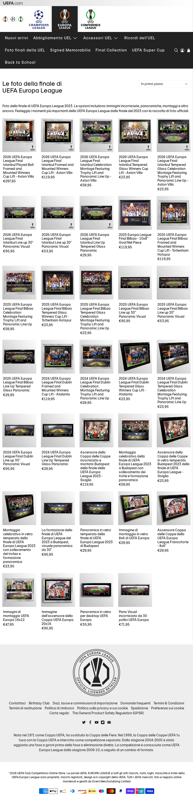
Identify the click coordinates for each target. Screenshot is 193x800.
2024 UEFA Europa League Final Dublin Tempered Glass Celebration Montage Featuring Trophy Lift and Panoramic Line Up (172, 390)
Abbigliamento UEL (52, 37)
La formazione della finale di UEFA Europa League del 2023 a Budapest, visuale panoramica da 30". (57, 540)
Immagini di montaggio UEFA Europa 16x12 (16, 616)
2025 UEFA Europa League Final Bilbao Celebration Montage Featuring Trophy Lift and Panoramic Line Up (18, 314)
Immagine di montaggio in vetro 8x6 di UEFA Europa (134, 534)
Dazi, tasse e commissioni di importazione (85, 703)
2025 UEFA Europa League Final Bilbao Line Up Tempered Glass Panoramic (18, 384)
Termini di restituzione (25, 708)
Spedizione (139, 708)
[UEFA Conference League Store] (91, 19)
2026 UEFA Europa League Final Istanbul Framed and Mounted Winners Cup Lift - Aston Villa (58, 165)
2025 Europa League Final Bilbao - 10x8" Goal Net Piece (135, 239)
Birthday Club (39, 703)
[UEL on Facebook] (90, 723)
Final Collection (111, 50)
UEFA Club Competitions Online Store (41, 773)
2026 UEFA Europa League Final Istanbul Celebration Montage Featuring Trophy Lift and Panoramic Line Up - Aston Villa (96, 169)
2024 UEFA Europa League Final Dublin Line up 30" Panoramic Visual (18, 458)
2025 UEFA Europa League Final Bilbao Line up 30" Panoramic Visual (134, 310)
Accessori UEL (97, 37)
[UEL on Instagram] (103, 723)
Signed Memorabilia (70, 50)
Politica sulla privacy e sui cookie (102, 708)
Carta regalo (59, 713)
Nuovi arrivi (16, 37)
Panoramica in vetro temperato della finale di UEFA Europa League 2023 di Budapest (96, 538)
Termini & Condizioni (168, 703)
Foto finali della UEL (25, 50)
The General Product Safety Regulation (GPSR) (108, 713)
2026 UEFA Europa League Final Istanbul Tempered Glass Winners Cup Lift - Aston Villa (133, 165)
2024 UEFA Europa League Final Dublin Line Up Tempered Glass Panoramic (57, 458)
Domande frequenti (135, 703)
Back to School (20, 62)
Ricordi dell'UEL (139, 37)
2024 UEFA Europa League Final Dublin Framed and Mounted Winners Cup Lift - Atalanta (57, 386)
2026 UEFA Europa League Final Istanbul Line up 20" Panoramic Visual (57, 241)
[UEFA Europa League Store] (65, 19)
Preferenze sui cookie (167, 708)
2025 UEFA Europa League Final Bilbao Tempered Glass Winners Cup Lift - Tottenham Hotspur (57, 312)
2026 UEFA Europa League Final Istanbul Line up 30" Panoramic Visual (18, 241)
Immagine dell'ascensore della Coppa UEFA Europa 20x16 (57, 618)
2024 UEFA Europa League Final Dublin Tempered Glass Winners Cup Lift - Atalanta (134, 386)
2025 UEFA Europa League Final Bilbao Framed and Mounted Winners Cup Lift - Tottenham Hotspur (173, 245)
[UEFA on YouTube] (97, 723)
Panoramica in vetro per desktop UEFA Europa (95, 616)
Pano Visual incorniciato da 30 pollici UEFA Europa (134, 616)
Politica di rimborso (59, 708)
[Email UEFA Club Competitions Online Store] (109, 723)
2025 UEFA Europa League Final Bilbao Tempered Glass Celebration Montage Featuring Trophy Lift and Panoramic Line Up (95, 316)
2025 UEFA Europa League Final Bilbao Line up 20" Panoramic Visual (172, 310)
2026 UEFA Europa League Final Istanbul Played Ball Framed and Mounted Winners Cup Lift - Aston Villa (18, 167)
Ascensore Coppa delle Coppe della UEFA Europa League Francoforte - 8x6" (173, 538)
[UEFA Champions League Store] (39, 19)
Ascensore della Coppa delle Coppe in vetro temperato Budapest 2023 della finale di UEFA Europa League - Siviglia (173, 464)
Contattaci (17, 703)
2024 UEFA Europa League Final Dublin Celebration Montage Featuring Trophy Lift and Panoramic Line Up (95, 388)
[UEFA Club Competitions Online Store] (96, 672)
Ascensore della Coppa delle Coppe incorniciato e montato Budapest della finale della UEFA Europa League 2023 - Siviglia (95, 466)
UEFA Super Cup (148, 50)
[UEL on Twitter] (84, 723)
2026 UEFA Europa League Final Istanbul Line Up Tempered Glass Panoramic (94, 243)
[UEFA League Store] (13, 19)
